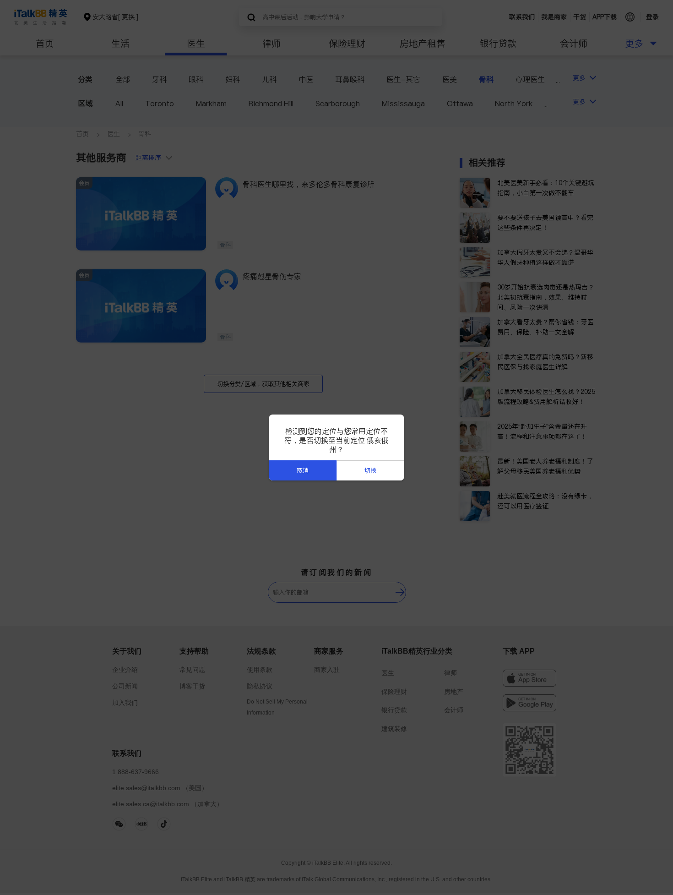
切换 (370, 470)
